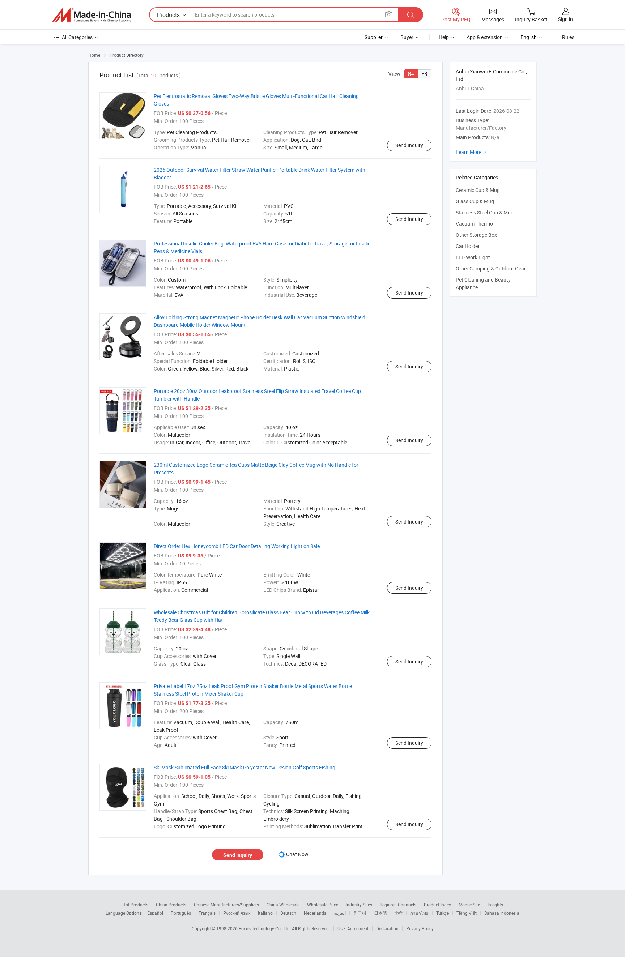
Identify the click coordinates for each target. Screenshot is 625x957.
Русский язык (236, 913)
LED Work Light (473, 257)
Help (444, 37)
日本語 (380, 913)
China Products (171, 904)
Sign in (565, 19)
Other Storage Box (476, 234)
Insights (495, 904)
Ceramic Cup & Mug (478, 190)
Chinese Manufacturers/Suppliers (226, 904)
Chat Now (297, 854)
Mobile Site (469, 904)
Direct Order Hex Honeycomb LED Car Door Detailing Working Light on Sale (237, 546)
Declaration (387, 928)
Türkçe (442, 913)
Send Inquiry (409, 145)
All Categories (77, 37)
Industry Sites (359, 904)
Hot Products (135, 904)
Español (155, 913)
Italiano (265, 913)
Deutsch (288, 913)
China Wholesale (283, 904)
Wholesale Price (322, 904)
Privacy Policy (420, 928)
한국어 (359, 913)
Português (181, 913)
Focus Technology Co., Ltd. (265, 928)
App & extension (485, 37)
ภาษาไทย (419, 913)
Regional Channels (398, 904)
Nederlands (315, 913)
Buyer (406, 37)
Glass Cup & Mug (475, 201)
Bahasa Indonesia (501, 913)
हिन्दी (399, 913)
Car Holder (468, 246)
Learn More (472, 152)
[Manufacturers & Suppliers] (91, 14)
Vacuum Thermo (474, 223)
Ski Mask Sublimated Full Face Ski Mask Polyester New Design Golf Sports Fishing (244, 767)
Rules (568, 37)
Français (207, 913)
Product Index (437, 904)
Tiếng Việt (466, 913)
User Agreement (353, 928)
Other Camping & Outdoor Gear (491, 268)
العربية (340, 913)
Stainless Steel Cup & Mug (485, 212)
